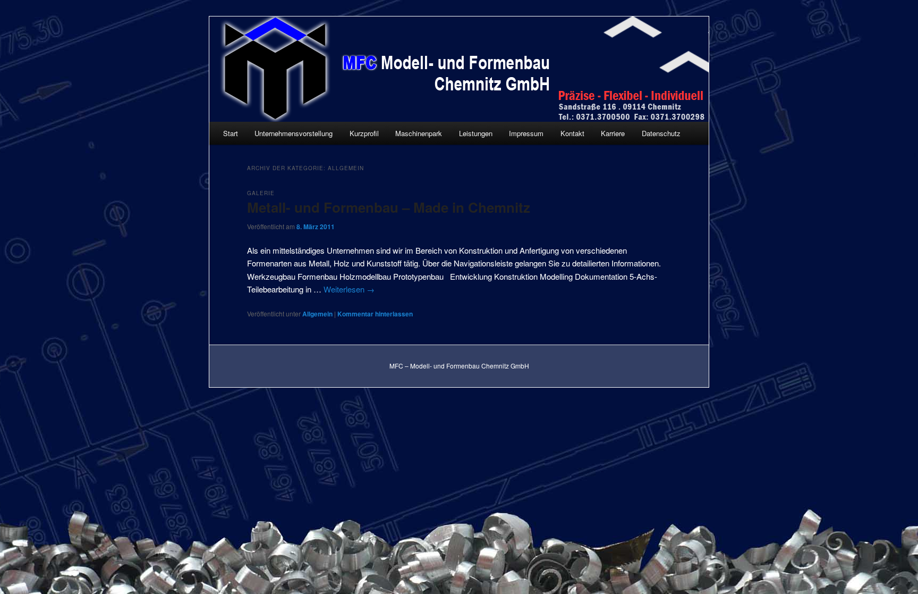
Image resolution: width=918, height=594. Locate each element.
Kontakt (572, 133)
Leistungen (475, 133)
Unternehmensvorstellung (293, 133)
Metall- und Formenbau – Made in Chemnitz (388, 207)
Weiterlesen (349, 289)
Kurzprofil (364, 133)
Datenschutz (661, 133)
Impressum (526, 133)
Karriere (613, 133)
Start (230, 133)
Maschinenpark (418, 133)
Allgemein (317, 314)
